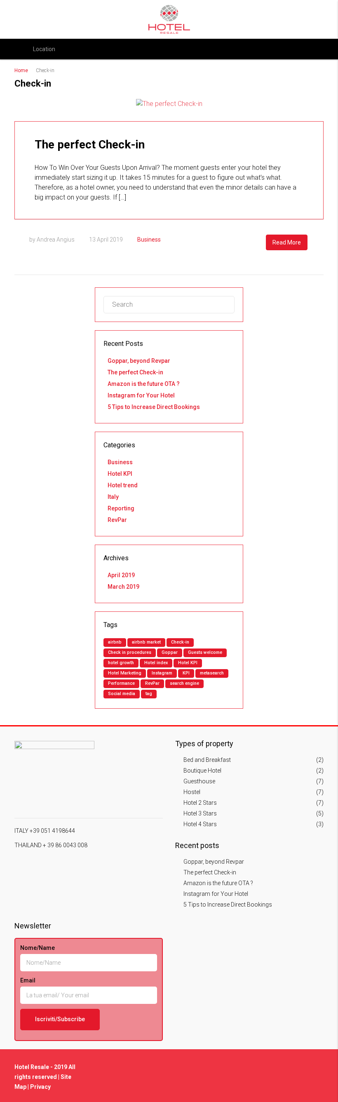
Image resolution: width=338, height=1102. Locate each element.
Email (27, 980)
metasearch (212, 673)
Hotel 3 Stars (200, 813)
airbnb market (146, 642)
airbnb (115, 642)
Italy (113, 496)
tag (149, 693)
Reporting (121, 508)
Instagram (162, 673)
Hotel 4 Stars (200, 824)
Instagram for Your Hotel (141, 395)
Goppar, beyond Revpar (139, 360)
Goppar (170, 652)
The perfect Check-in (90, 144)
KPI (186, 673)
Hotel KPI (120, 473)
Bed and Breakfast (207, 760)
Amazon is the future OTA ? (144, 384)
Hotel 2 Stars (200, 802)
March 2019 (123, 586)
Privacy (40, 1086)
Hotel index (156, 662)
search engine (184, 683)
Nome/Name (37, 948)
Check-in (180, 642)
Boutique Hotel (202, 770)
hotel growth (121, 662)
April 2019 (121, 575)
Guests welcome (205, 652)
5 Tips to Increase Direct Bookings (154, 407)
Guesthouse (199, 781)
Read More (286, 242)
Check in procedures (129, 652)
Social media (121, 693)
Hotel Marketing (124, 673)
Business (149, 239)
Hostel (191, 792)
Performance (121, 683)
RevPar (117, 520)
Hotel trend (123, 485)
